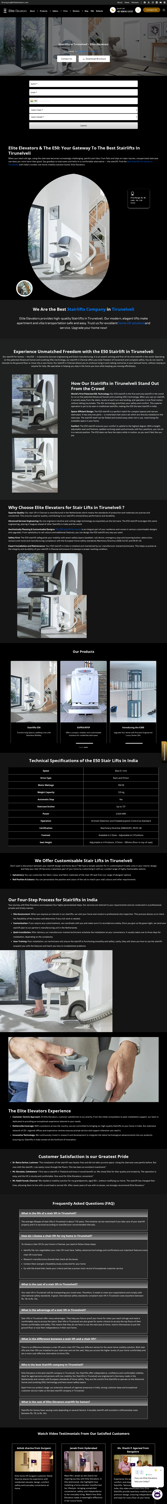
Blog (86, 11)
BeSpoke (99, 11)
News (127, 2)
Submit (83, 125)
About (120, 2)
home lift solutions (131, 323)
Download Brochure (96, 58)
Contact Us (151, 9)
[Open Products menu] (50, 11)
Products (43, 11)
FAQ (92, 11)
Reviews (135, 2)
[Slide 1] (81, 747)
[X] (149, 2)
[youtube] (161, 2)
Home (71, 51)
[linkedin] (157, 2)
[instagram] (153, 2)
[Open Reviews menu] (82, 11)
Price (65, 11)
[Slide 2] (86, 747)
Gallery (55, 11)
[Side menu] (163, 10)
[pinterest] (164, 2)
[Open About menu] (37, 11)
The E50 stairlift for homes (68, 529)
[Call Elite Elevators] (113, 10)
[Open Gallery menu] (61, 11)
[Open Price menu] (70, 11)
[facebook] (145, 2)
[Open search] (138, 10)
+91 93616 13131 (125, 11)
